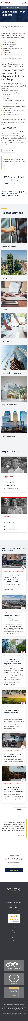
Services (10, 26)
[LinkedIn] (11, 907)
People (14, 927)
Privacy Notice (23, 1013)
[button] (14, 918)
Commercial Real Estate (18, 33)
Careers (14, 938)
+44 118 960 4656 (11, 529)
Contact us (6, 150)
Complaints (14, 1014)
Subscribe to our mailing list (14, 902)
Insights (14, 933)
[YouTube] (15, 907)
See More (20, 809)
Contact (14, 940)
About (14, 935)
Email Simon (10, 485)
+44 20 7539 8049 (12, 489)
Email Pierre (10, 526)
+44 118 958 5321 (14, 859)
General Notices (15, 1013)
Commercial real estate (19, 26)
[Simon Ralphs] (14, 465)
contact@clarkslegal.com (14, 862)
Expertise (3, 26)
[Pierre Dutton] (14, 506)
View (10, 482)
